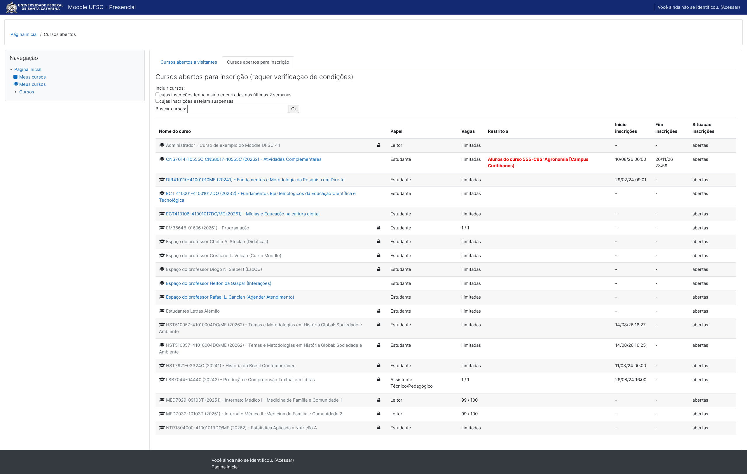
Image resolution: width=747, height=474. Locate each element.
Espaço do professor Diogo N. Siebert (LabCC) (214, 269)
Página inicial (24, 34)
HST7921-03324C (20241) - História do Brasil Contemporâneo (231, 365)
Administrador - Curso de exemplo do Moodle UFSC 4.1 (223, 145)
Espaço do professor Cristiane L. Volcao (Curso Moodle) (223, 255)
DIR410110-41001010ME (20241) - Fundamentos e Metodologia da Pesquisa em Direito (255, 179)
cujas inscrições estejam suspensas (196, 101)
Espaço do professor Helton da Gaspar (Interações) (218, 283)
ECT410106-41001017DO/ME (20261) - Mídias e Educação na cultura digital (243, 214)
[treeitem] (75, 80)
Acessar (730, 7)
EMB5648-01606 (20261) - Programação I (209, 228)
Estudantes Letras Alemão (193, 311)
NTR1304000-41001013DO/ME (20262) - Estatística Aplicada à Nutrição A (241, 428)
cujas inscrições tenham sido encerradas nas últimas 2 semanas (225, 94)
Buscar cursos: (171, 108)
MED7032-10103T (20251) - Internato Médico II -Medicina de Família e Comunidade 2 (254, 414)
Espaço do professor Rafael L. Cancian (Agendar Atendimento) (230, 297)
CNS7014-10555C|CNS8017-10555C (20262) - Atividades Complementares (244, 159)
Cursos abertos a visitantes (188, 62)
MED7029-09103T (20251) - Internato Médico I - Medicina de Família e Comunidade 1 (254, 400)
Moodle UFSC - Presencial (102, 7)
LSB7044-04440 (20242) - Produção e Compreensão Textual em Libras (240, 379)
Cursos (26, 92)
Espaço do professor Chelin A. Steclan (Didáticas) (217, 241)
